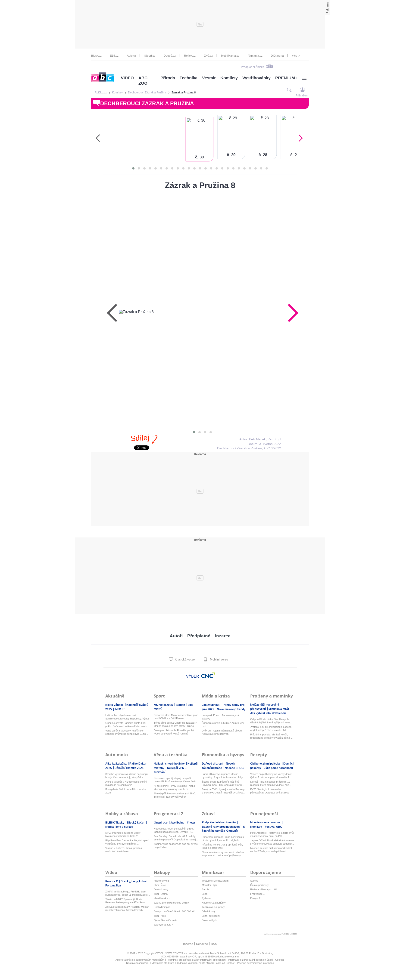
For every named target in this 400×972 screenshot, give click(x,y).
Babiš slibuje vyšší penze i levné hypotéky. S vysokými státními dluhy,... (223, 776)
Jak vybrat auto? (163, 924)
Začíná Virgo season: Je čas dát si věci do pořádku (176, 845)
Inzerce (223, 635)
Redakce (202, 944)
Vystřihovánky (256, 78)
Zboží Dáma (161, 893)
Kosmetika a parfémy (214, 902)
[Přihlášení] (302, 89)
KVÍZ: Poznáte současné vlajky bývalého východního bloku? (123, 834)
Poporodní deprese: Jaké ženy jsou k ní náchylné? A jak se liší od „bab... (223, 839)
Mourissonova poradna (265, 822)
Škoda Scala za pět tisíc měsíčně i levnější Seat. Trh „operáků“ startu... (223, 783)
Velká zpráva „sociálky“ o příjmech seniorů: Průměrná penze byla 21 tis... (126, 732)
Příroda (167, 78)
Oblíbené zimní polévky (265, 763)
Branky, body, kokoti (134, 881)
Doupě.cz (170, 55)
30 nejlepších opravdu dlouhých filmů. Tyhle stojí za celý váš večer (175, 795)
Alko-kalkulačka (116, 763)
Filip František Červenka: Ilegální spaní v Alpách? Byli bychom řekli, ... (127, 842)
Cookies (279, 959)
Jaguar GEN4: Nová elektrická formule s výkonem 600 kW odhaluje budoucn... (272, 842)
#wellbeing (177, 822)
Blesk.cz (96, 55)
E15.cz (114, 55)
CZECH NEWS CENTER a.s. (172, 953)
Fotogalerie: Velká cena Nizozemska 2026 (125, 791)
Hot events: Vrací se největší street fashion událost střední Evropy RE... (174, 830)
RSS (214, 944)
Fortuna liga (113, 885)
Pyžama (206, 898)
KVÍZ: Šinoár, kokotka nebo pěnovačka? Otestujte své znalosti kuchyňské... (269, 791)
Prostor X (112, 881)
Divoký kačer (136, 822)
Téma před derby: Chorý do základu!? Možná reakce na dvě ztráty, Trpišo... (175, 724)
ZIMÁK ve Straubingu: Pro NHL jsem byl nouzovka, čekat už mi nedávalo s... (127, 893)
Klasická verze (184, 659)
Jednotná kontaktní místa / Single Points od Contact (205, 963)
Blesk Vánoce (114, 705)
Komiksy (229, 78)
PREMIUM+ (286, 78)
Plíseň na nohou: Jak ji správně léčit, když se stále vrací (222, 846)
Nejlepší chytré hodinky (169, 763)
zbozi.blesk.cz (162, 898)
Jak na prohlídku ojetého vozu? (171, 902)
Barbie (205, 889)
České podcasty (259, 885)
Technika (188, 78)
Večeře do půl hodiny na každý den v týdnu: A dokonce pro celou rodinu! (271, 776)
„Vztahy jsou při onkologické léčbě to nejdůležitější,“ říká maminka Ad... (270, 728)
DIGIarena (277, 55)
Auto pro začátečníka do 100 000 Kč (174, 911)
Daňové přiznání (213, 763)
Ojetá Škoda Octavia (165, 920)
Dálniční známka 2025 (129, 768)
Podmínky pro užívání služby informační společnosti (196, 959)
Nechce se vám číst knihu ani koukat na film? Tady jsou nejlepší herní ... (271, 850)
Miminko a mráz (279, 709)
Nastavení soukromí (137, 963)
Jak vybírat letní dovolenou (268, 713)
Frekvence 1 (257, 893)
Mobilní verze (218, 659)
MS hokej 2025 (164, 705)
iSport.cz (149, 55)
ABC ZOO (142, 81)
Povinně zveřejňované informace (255, 963)
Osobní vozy (161, 889)
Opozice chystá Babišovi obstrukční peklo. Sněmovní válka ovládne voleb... (127, 725)
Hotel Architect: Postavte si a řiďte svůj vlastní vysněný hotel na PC (272, 834)
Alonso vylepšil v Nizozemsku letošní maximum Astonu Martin (126, 783)
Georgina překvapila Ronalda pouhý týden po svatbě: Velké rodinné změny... (174, 732)
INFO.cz (120, 709)
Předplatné (198, 635)
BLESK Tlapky (115, 822)
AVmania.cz (255, 55)
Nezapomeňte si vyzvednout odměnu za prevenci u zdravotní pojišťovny (223, 854)
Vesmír (209, 78)
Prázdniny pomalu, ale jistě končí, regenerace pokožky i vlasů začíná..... (271, 736)
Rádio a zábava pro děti (263, 889)
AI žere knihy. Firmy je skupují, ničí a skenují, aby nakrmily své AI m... (174, 787)
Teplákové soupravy (213, 907)
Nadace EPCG (234, 768)
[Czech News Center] (208, 675)
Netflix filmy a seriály (119, 826)
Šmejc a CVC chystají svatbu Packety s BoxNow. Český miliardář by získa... (223, 791)
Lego (204, 893)
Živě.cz (208, 55)
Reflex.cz (190, 55)
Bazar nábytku (210, 920)
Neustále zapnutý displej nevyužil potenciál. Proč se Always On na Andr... (176, 780)
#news (191, 822)
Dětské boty (209, 911)
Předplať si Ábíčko (252, 67)
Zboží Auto (160, 915)
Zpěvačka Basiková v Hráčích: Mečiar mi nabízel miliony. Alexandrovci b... (127, 908)
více (294, 55)
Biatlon (181, 705)
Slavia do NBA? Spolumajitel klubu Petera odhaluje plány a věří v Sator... (126, 901)
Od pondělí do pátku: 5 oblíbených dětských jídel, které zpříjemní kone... (271, 721)
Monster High (209, 885)
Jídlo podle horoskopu (278, 768)
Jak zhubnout (211, 705)
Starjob (254, 880)
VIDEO (127, 78)
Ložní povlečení (211, 915)
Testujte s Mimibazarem (215, 880)
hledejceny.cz (161, 880)
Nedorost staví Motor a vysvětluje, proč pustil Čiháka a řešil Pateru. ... (176, 717)
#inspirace (161, 822)
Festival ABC (273, 826)
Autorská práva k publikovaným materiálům (140, 959)
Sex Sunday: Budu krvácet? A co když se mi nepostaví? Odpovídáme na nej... (176, 838)
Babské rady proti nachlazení (221, 826)
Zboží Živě (160, 885)
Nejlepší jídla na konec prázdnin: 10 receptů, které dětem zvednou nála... (270, 783)
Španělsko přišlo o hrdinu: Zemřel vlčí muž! (223, 725)
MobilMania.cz (230, 55)
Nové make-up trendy (231, 709)
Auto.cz (131, 55)
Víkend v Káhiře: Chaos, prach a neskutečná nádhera (123, 850)
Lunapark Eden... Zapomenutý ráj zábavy (220, 717)
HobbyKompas (162, 907)
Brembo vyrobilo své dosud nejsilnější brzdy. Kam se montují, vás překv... (126, 776)
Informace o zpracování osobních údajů (250, 959)
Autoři (176, 635)
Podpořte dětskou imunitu (219, 822)
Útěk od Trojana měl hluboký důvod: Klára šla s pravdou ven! (222, 732)
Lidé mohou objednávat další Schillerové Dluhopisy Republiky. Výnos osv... (127, 717)
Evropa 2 (255, 898)
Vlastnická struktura (163, 963)
